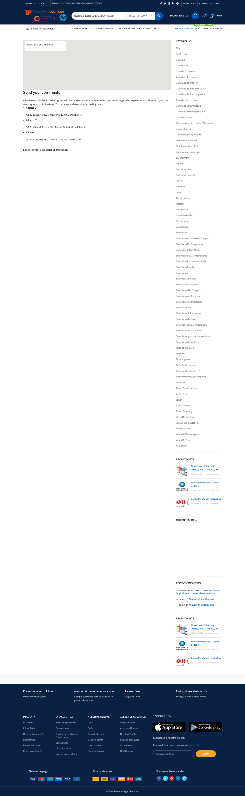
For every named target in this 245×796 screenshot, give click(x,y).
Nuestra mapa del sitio (67, 754)
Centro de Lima (95, 739)
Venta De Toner (183, 428)
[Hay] (179, 679)
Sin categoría (182, 221)
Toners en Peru (183, 405)
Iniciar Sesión (29, 728)
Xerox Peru (181, 445)
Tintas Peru (181, 393)
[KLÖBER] (122, 679)
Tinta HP (180, 353)
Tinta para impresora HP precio (191, 376)
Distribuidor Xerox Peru (187, 146)
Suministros (182, 272)
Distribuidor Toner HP (186, 140)
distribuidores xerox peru (188, 151)
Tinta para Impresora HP (188, 370)
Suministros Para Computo (189, 330)
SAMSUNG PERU (184, 215)
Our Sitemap (126, 751)
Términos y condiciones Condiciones (67, 736)
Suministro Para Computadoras (191, 255)
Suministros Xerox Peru (187, 342)
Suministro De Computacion (190, 244)
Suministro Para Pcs (185, 267)
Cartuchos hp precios (186, 100)
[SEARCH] (159, 16)
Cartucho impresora (185, 71)
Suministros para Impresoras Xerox (193, 336)
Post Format (182, 209)
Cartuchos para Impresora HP (190, 111)
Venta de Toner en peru (187, 434)
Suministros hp (183, 307)
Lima (90, 722)
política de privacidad (66, 722)
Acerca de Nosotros (129, 728)
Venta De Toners (184, 440)
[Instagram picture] (183, 532)
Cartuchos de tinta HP (187, 82)
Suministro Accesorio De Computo (193, 238)
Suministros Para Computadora (191, 324)
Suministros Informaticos (188, 313)
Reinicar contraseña (32, 751)
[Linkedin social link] (173, 3)
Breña (91, 728)
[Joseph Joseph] (151, 679)
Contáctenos (126, 745)
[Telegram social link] (177, 3)
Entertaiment (182, 157)
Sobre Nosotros (128, 722)
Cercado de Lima (96, 734)
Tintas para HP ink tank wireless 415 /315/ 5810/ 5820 (206, 468)
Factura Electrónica (32, 745)
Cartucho (180, 59)
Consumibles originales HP (189, 134)
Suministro (181, 232)
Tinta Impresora (184, 359)
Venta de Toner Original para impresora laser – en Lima (197, 591)
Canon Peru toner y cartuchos (206, 498)
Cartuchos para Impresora (188, 105)
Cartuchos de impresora (187, 76)
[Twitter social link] (165, 3)
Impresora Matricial (185, 174)
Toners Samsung (184, 411)
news (178, 192)
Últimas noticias (63, 748)
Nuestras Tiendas (128, 734)
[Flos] (208, 679)
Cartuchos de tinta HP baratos (191, 88)
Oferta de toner (183, 198)
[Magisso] (66, 679)
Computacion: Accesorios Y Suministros (195, 123)
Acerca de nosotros (133, 716)
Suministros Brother (186, 278)
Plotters (180, 203)
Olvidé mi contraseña (33, 734)
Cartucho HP (182, 65)
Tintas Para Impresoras (187, 388)
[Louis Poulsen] (94, 679)
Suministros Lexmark (186, 318)
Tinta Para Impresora (186, 365)
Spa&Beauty (182, 226)
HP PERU (180, 163)
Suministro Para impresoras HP (191, 261)
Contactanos (62, 742)
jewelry (179, 180)
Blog (178, 48)
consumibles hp (184, 128)
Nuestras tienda (95, 745)
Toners (179, 399)
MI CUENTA (29, 716)
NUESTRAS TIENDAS (99, 716)
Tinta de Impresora (185, 347)
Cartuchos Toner (184, 117)
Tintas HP (181, 382)
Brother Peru (182, 53)
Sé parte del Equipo (129, 739)
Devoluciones (62, 728)
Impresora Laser (184, 169)
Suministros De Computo (188, 290)
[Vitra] (37, 679)
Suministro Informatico (187, 249)
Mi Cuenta (28, 722)
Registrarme (29, 739)
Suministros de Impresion (188, 295)
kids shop (180, 186)
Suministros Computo (187, 284)
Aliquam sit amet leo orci (201, 598)
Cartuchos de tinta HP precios (190, 94)
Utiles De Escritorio (185, 416)
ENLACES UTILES (64, 716)
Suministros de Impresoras (189, 301)
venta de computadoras (188, 422)
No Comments (211, 474)
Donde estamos (96, 751)
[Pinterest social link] (169, 3)
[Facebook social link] (161, 3)
